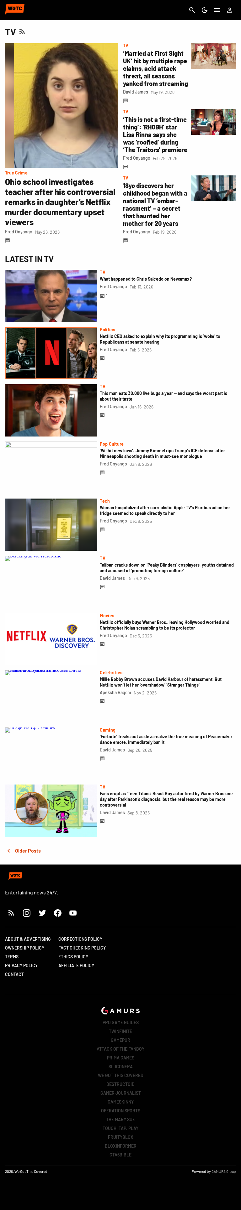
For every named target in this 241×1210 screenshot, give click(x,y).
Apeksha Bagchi (115, 692)
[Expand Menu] (217, 10)
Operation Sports (120, 1110)
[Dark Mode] (204, 10)
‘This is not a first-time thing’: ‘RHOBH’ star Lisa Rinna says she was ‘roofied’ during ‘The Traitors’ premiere (155, 134)
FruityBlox (120, 1137)
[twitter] (42, 912)
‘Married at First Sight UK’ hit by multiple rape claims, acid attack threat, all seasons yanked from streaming (155, 68)
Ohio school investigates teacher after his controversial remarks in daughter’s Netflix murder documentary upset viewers (60, 202)
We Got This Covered (120, 1075)
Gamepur (120, 1040)
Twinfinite (120, 1031)
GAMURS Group (224, 1171)
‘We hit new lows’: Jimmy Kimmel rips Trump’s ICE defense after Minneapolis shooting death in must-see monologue (162, 453)
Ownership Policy (24, 947)
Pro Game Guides (121, 1022)
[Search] (192, 10)
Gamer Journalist (120, 1093)
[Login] (229, 10)
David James (135, 91)
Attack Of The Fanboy (120, 1049)
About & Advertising (28, 939)
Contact (14, 974)
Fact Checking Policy (82, 947)
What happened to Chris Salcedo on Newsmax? (146, 279)
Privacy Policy (21, 965)
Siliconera (121, 1066)
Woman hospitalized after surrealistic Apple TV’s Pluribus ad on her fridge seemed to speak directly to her (165, 510)
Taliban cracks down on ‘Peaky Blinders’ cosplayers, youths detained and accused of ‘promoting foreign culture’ (167, 567)
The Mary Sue (120, 1119)
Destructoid (120, 1084)
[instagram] (26, 912)
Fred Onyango (18, 231)
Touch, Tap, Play (120, 1128)
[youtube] (73, 912)
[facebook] (57, 912)
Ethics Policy (73, 956)
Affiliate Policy (76, 965)
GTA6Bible (120, 1154)
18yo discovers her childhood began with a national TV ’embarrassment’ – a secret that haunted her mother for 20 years (155, 204)
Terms (12, 956)
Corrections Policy (80, 939)
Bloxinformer (121, 1146)
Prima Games (120, 1057)
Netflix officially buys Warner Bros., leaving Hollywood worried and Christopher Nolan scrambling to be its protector (164, 625)
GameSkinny (121, 1101)
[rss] (11, 912)
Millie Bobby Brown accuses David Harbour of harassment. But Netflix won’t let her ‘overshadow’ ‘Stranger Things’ (161, 682)
